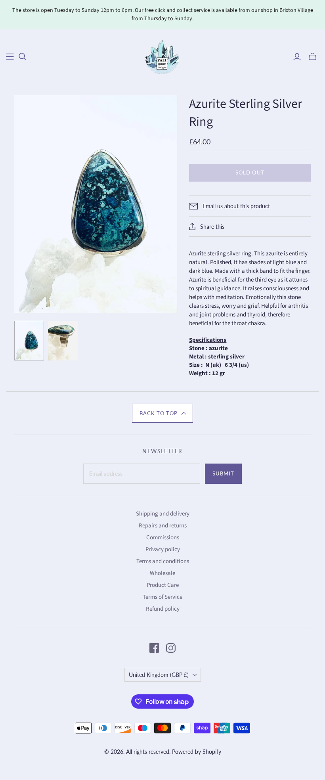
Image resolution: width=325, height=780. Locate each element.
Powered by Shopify (196, 751)
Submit (223, 473)
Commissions (162, 537)
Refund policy (163, 609)
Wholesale (162, 573)
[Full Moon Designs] (163, 56)
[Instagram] (171, 648)
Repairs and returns (163, 525)
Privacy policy (162, 549)
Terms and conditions (162, 561)
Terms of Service (162, 597)
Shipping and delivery (162, 514)
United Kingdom (159, 674)
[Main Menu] (10, 57)
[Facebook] (154, 648)
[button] (162, 413)
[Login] (297, 56)
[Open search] (23, 57)
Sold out (249, 172)
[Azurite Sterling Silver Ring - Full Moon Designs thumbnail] (29, 340)
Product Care (163, 585)
